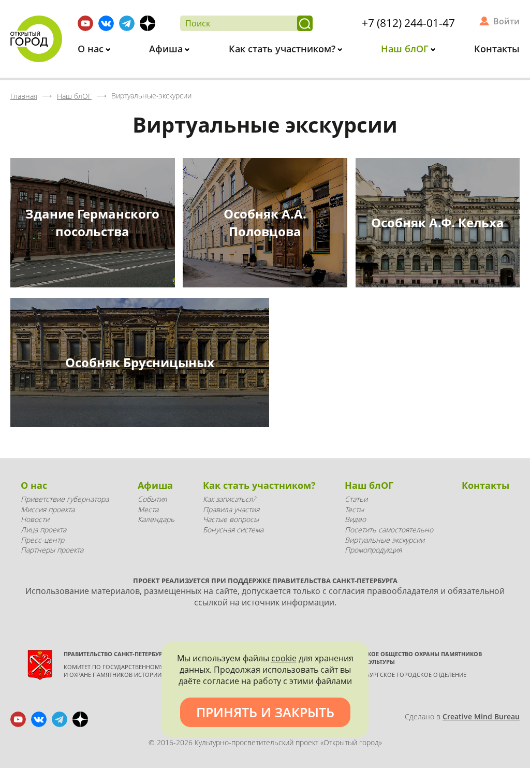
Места (148, 509)
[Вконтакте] (106, 23)
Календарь (156, 519)
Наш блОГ (406, 48)
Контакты (497, 48)
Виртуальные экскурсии (384, 540)
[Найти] (305, 23)
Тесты (354, 509)
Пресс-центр (42, 540)
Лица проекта (43, 529)
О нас (92, 48)
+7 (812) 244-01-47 (408, 23)
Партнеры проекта (52, 550)
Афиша (167, 48)
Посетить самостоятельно (389, 529)
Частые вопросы (231, 519)
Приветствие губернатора (65, 499)
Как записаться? (229, 499)
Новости (35, 519)
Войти (506, 21)
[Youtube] (85, 23)
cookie (284, 658)
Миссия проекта (48, 509)
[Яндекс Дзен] (147, 23)
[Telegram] (127, 23)
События (152, 499)
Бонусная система (233, 529)
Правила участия (231, 509)
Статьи (356, 499)
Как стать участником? (283, 48)
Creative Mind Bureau (481, 716)
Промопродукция (373, 550)
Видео (355, 519)
